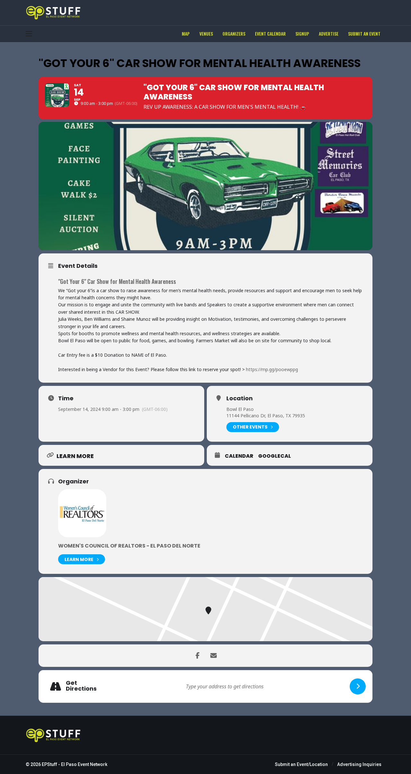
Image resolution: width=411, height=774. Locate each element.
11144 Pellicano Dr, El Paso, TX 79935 (265, 416)
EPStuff (49, 764)
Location (239, 398)
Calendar (239, 456)
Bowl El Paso (240, 409)
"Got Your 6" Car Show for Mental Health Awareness (117, 281)
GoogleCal (274, 456)
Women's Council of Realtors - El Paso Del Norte (129, 545)
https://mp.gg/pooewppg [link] (272, 369)
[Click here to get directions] (358, 686)
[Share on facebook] (197, 656)
